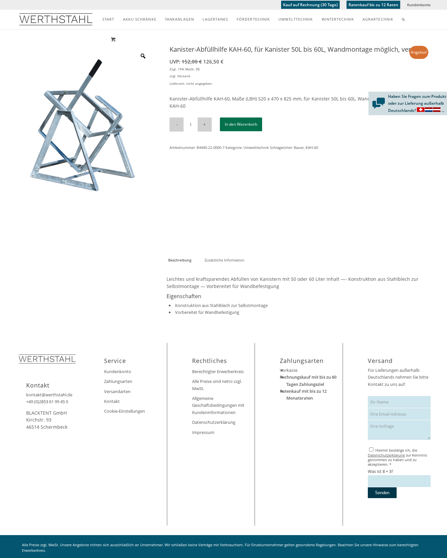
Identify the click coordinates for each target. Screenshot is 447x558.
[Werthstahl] (55, 19)
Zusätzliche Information (224, 260)
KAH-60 (312, 147)
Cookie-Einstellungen (124, 411)
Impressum (203, 432)
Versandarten (117, 391)
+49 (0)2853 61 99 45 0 (47, 402)
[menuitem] (310, 5)
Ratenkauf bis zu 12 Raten (373, 5)
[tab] (179, 260)
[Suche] (403, 19)
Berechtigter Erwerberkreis (218, 371)
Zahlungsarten (118, 381)
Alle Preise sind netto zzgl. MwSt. (217, 384)
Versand (183, 76)
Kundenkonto (419, 4)
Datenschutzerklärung (213, 422)
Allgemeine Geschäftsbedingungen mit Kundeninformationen (218, 405)
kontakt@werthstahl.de (49, 395)
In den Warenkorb (241, 124)
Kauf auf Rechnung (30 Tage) (310, 5)
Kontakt (112, 401)
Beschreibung (179, 260)
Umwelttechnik (256, 147)
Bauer (299, 147)
